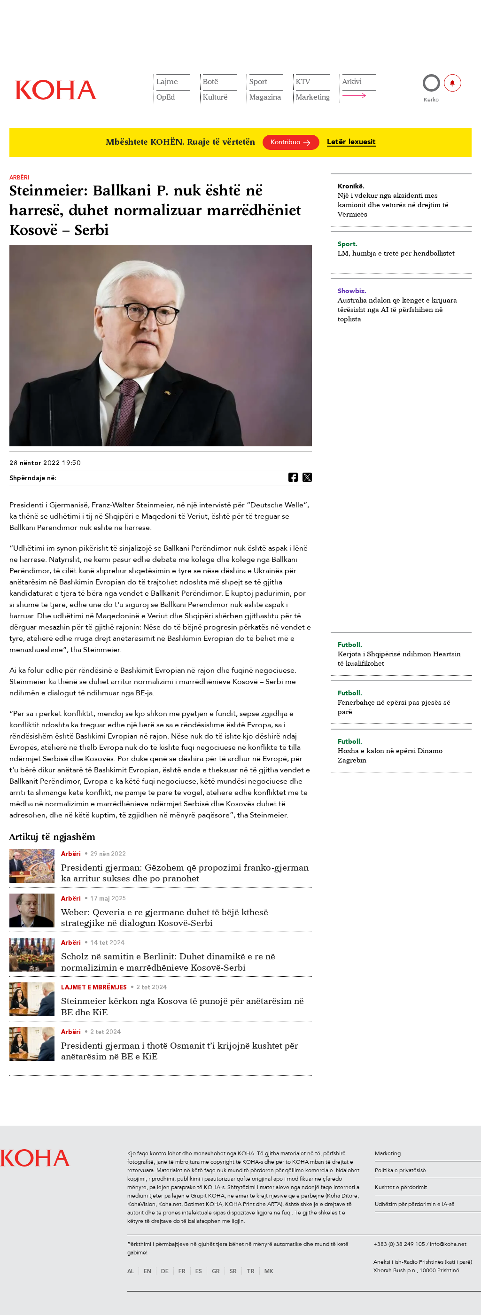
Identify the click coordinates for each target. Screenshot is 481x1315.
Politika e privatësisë (400, 1170)
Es (198, 1272)
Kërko (431, 99)
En (147, 1272)
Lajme (167, 81)
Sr (233, 1272)
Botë (210, 81)
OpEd (165, 96)
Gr (216, 1272)
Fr (182, 1272)
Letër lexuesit (351, 142)
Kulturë (215, 96)
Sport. (347, 244)
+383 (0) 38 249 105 (399, 1244)
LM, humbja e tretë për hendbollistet (396, 253)
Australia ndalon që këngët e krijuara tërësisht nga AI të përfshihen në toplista (397, 309)
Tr (251, 1272)
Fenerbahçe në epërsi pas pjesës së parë (394, 707)
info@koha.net (448, 1244)
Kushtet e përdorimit (401, 1187)
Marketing (313, 96)
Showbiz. (352, 291)
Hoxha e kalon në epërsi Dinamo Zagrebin (390, 755)
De (165, 1272)
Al (130, 1272)
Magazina (265, 96)
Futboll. (350, 644)
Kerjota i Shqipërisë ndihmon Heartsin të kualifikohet (399, 658)
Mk (268, 1272)
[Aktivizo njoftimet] (452, 83)
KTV (303, 81)
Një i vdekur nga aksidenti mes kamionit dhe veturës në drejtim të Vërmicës (393, 204)
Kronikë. (351, 186)
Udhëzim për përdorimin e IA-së (415, 1204)
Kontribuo (286, 142)
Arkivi (352, 81)
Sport (258, 81)
